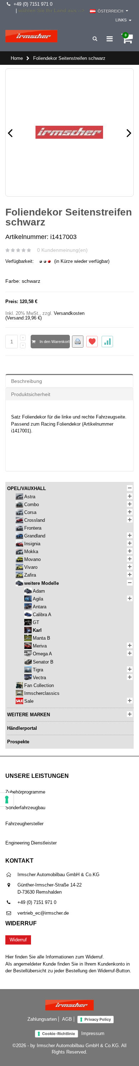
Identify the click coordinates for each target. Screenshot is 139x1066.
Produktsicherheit (30, 394)
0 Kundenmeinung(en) (62, 250)
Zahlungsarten (42, 1019)
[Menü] (110, 39)
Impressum (92, 1033)
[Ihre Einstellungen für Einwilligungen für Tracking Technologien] (7, 799)
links (121, 20)
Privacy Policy (97, 1019)
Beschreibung (26, 381)
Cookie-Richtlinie (58, 1033)
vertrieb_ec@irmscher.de (43, 913)
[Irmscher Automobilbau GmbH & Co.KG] (31, 36)
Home (17, 58)
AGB (67, 1019)
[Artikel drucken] (77, 342)
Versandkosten (69, 313)
